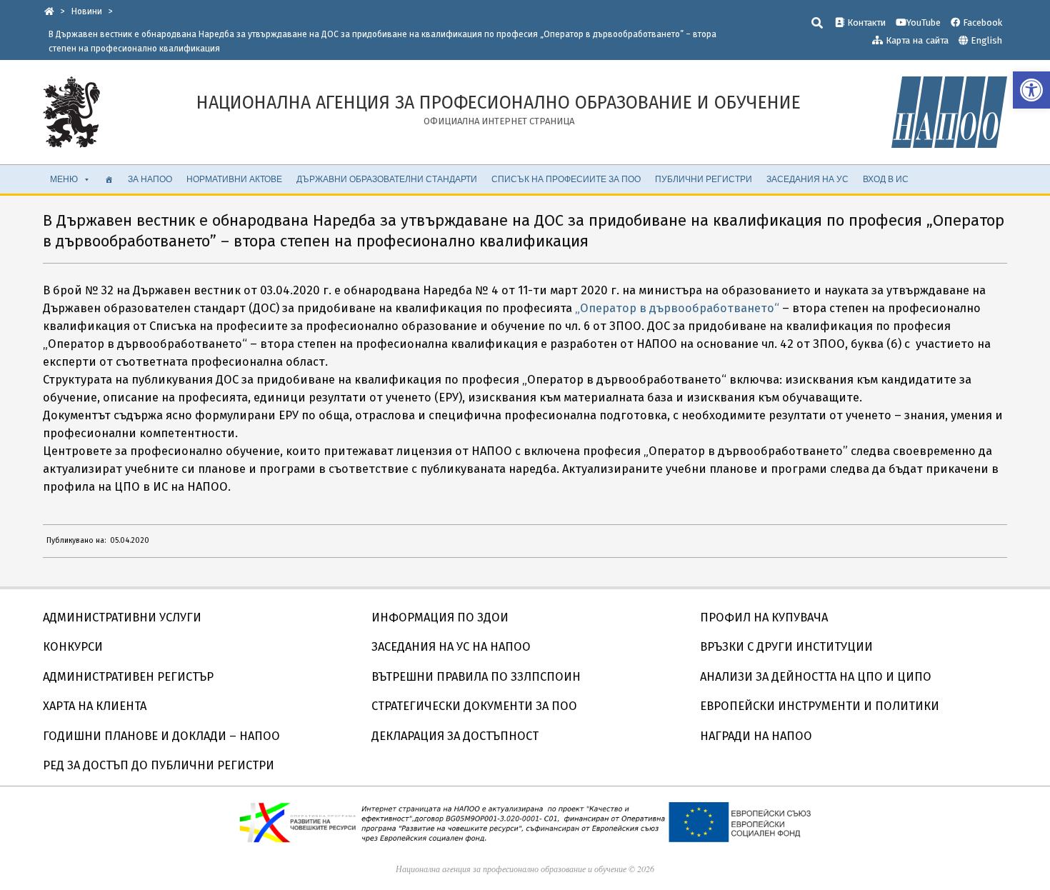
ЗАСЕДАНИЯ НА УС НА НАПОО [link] (451, 647)
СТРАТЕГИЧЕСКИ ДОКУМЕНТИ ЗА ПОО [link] (474, 706)
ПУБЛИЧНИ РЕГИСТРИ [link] (703, 179)
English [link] (986, 40)
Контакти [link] (865, 22)
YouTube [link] (923, 22)
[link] (1031, 90)
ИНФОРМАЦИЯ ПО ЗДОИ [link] (440, 617)
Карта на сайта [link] (916, 40)
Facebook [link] (981, 22)
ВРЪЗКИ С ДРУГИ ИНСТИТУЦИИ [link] (786, 647)
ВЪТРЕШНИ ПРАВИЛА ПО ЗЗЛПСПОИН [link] (476, 677)
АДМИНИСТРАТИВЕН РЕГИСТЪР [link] (128, 677)
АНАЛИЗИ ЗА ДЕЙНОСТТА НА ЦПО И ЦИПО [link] (815, 677)
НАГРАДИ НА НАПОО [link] (756, 736)
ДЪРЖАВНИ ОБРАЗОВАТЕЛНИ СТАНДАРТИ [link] (386, 179)
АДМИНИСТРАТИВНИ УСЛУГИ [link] (122, 617)
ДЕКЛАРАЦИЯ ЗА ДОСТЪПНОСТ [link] (455, 736)
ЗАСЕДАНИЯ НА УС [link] (807, 179)
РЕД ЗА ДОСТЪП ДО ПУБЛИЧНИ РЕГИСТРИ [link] (158, 765)
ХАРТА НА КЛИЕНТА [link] (94, 706)
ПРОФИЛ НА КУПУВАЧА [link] (764, 617)
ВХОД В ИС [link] (886, 179)
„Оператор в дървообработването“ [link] (677, 308)
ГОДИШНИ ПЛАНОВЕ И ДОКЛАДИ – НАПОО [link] (161, 736)
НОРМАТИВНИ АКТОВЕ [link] (234, 179)
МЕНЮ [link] (64, 179)
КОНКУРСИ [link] (73, 647)
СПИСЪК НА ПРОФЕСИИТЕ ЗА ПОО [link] (566, 179)
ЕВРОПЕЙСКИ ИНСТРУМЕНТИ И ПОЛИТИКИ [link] (819, 706)
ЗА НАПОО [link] (150, 179)
